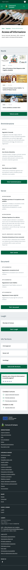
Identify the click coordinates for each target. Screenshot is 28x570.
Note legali (3, 548)
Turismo (3, 486)
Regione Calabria (5, 1)
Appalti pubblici (4, 462)
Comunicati (3, 499)
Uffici (2, 437)
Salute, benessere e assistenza (11, 234)
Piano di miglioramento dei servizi (9, 553)
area (3, 149)
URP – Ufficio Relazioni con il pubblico (10, 527)
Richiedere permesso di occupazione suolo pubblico (13, 200)
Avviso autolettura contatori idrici (11, 107)
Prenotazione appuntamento (8, 536)
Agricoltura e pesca (5, 455)
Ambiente (3, 457)
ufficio (4, 129)
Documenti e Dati (5, 447)
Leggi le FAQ (4, 534)
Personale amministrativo (7, 444)
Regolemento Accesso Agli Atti (10, 295)
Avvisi (2, 501)
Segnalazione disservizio (7, 539)
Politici (2, 442)
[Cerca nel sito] (24, 6)
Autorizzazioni (6, 196)
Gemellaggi (5, 360)
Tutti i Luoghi (14, 329)
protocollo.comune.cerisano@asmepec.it (13, 529)
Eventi (2, 512)
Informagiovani (7, 346)
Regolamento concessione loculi (10, 270)
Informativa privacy (5, 546)
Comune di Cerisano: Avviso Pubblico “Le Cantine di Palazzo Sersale (13, 89)
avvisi (4, 65)
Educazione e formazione (7, 472)
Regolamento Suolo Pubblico (9, 283)
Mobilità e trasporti (5, 479)
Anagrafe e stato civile (6, 460)
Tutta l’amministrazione (14, 182)
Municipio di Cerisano (8, 323)
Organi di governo (5, 432)
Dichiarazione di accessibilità (8, 551)
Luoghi (2, 510)
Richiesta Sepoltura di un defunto (11, 217)
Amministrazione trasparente (8, 544)
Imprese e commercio (6, 477)
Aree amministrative (6, 435)
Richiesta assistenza (6, 541)
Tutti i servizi (14, 253)
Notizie (2, 497)
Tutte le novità (14, 114)
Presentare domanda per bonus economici (13, 237)
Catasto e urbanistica (6, 467)
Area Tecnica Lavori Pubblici (9, 168)
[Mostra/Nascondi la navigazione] (2, 6)
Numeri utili (6, 353)
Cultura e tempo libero (6, 469)
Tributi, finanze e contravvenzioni (9, 484)
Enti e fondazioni (5, 440)
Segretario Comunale (7, 132)
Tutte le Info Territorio (14, 367)
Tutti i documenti (14, 307)
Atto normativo (6, 267)
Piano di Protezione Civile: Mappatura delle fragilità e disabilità (14, 69)
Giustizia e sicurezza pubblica (8, 474)
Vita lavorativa (4, 488)
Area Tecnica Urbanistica (8, 152)
